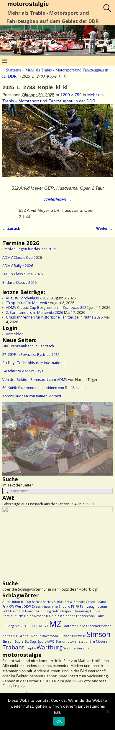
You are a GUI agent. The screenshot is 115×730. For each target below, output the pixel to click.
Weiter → (104, 228)
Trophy (30, 648)
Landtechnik (86, 616)
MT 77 (43, 626)
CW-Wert (16, 606)
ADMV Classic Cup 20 (20, 257)
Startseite (13, 70)
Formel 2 (17, 611)
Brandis (79, 602)
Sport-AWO (46, 641)
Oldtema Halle (74, 626)
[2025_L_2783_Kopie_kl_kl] (57, 144)
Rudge (64, 636)
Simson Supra (13, 641)
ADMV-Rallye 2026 (17, 265)
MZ (55, 624)
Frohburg (43, 611)
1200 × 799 (71, 94)
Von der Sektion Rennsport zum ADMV (34, 379)
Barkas (37, 602)
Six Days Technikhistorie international (33, 362)
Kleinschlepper (63, 616)
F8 (73, 606)
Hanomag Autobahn (89, 611)
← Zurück (11, 228)
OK (59, 721)
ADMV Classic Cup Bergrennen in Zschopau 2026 (47, 307)
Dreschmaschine (45, 606)
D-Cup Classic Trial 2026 (22, 273)
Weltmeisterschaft (77, 648)
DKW (27, 606)
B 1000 (26, 602)
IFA (48, 616)
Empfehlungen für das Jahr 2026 (29, 248)
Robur (36, 636)
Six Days (30, 641)
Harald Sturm (12, 616)
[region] (57, 439)
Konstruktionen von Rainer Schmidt (31, 396)
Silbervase (78, 636)
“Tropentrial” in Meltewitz (27, 302)
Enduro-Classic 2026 (19, 282)
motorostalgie (28, 3)
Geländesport (62, 611)
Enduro (64, 606)
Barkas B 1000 (53, 602)
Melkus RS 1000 (26, 626)
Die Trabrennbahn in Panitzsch (28, 346)
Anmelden (15, 333)
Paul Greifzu (20, 636)
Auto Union (11, 602)
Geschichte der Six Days (22, 371)
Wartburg (50, 647)
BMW (69, 602)
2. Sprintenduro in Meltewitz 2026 (34, 312)
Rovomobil (50, 636)
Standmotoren (66, 641)
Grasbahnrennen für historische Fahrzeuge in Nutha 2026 (54, 317)
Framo (30, 611)
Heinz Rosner (34, 616)
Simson (99, 634)
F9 (77, 606)
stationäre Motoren (94, 641)
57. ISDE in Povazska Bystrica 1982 (31, 354)
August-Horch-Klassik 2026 (28, 298)
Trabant (13, 647)
